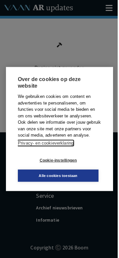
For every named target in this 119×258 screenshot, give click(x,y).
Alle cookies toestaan (58, 176)
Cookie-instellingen (58, 160)
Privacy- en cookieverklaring (45, 142)
